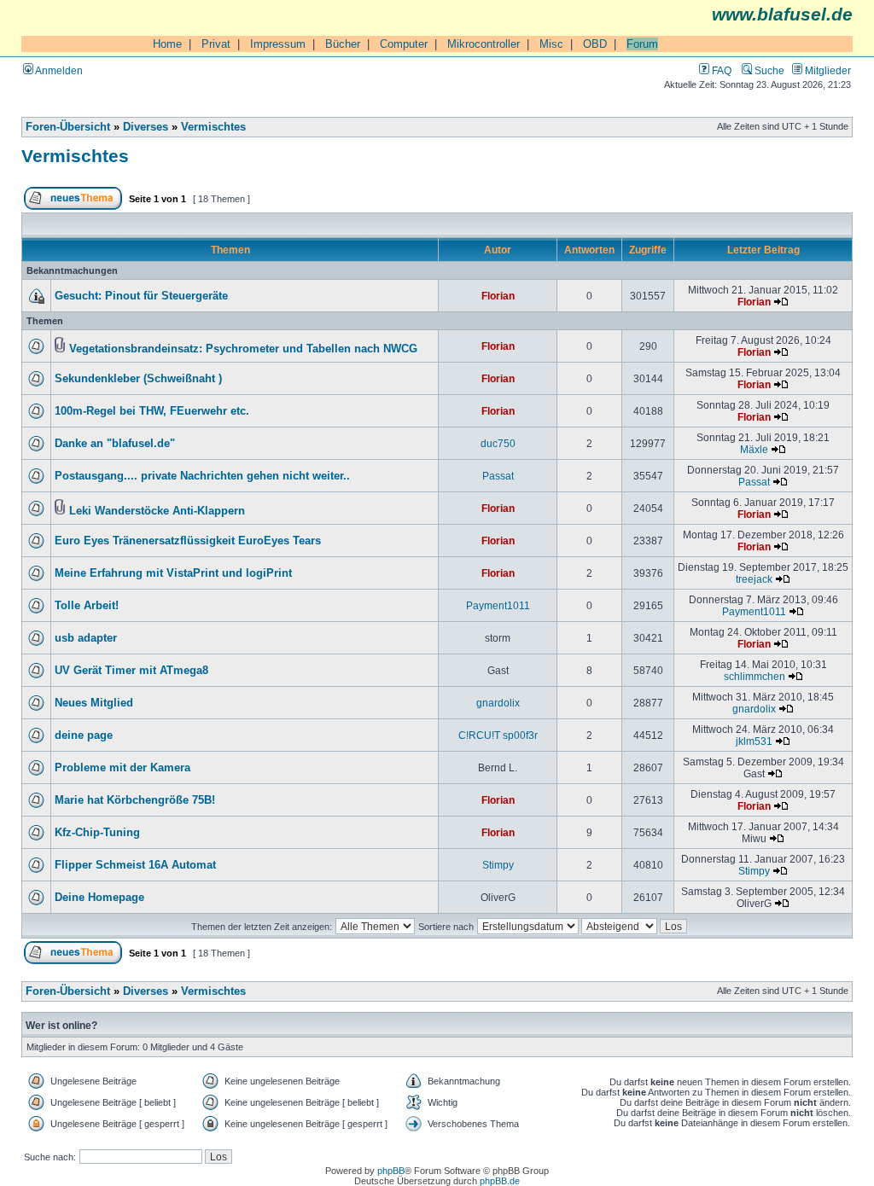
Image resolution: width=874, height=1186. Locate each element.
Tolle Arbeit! (87, 606)
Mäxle (754, 449)
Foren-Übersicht (68, 127)
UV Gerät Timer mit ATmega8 (131, 671)
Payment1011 (498, 605)
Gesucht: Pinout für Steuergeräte (141, 296)
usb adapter (86, 638)
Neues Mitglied (94, 703)
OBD (595, 44)
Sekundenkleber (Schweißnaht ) (138, 379)
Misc (551, 44)
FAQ (720, 70)
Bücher (342, 44)
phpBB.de (500, 1181)
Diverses (145, 127)
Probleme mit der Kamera (122, 768)
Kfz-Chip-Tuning (97, 833)
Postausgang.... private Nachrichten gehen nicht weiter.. (202, 476)
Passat (498, 475)
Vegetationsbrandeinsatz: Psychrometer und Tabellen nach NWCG (243, 349)
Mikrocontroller (483, 44)
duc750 (498, 443)
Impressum (278, 44)
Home (167, 44)
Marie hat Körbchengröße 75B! (135, 800)
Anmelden (58, 70)
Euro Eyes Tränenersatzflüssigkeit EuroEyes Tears (188, 541)
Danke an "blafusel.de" (115, 444)
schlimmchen (754, 676)
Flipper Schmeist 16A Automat (135, 865)
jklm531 (754, 741)
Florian (498, 295)
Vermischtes (213, 127)
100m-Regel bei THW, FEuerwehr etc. (152, 411)
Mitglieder (826, 70)
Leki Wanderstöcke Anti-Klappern (157, 511)
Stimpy (498, 864)
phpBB (391, 1171)
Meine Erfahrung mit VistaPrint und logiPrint (173, 573)
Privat (215, 44)
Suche (768, 70)
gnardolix (498, 702)
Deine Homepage (99, 898)
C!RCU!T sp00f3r (498, 735)
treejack (754, 578)
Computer (404, 44)
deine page (84, 735)
